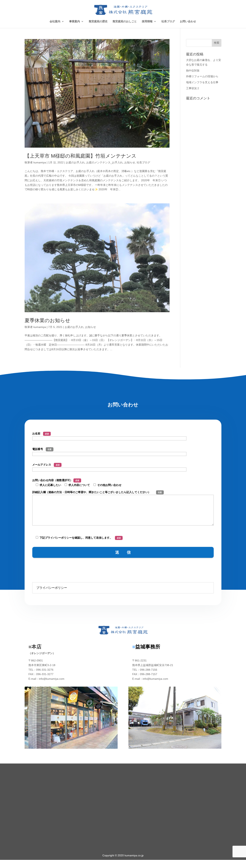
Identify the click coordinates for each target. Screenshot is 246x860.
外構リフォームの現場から (202, 76)
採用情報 (147, 21)
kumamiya (39, 162)
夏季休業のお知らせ (47, 320)
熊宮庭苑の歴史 (98, 21)
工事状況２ (192, 88)
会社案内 (55, 21)
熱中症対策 (192, 70)
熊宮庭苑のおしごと (125, 21)
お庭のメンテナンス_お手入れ (104, 162)
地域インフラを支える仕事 (202, 82)
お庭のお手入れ (75, 162)
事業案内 (74, 21)
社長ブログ (168, 21)
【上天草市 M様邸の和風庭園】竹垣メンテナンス (80, 156)
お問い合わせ (188, 21)
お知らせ (129, 162)
